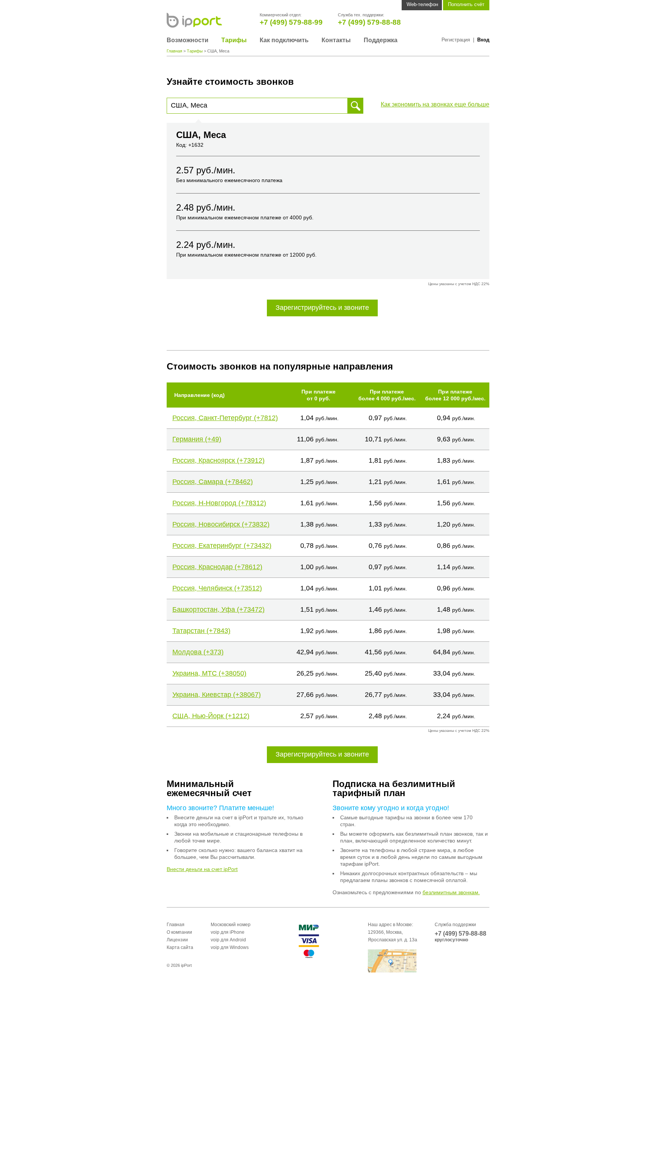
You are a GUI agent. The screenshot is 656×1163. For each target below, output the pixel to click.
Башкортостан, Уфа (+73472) (218, 609)
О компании (179, 932)
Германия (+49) (196, 439)
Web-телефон (422, 4)
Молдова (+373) (198, 652)
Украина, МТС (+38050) (209, 673)
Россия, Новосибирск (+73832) (221, 524)
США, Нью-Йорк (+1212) (210, 716)
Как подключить (284, 40)
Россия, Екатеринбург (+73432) (221, 545)
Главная (174, 51)
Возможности (187, 40)
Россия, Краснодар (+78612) (217, 567)
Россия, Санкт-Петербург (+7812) (225, 418)
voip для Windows (230, 947)
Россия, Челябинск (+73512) (217, 588)
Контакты (336, 40)
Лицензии (177, 939)
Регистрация (456, 40)
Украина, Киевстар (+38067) (216, 694)
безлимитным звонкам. (451, 892)
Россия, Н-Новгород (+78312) (219, 503)
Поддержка (380, 40)
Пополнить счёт (466, 4)
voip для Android (228, 939)
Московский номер (231, 924)
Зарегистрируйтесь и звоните (322, 307)
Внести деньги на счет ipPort (202, 869)
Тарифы (234, 40)
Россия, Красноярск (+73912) (218, 460)
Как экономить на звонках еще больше (435, 104)
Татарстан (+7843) (201, 631)
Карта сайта (180, 947)
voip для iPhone (227, 932)
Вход (483, 40)
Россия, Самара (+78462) (212, 482)
